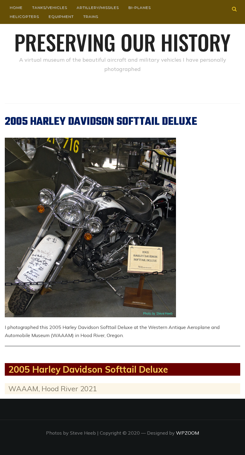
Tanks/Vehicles (49, 7)
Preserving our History (122, 41)
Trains (90, 16)
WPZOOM (187, 433)
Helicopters (24, 16)
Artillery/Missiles (97, 7)
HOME (16, 7)
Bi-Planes (139, 7)
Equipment (61, 16)
